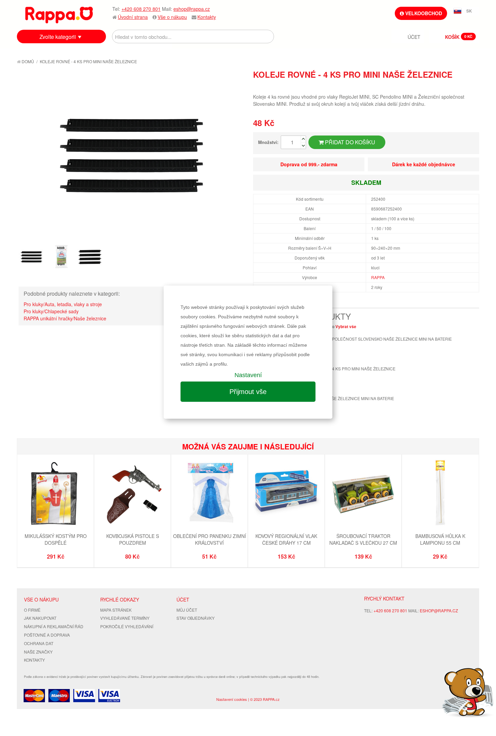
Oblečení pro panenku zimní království (209, 539)
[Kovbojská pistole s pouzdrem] (132, 494)
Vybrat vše (345, 326)
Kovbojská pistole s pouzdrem (132, 539)
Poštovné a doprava (47, 635)
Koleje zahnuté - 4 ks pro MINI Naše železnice (344, 368)
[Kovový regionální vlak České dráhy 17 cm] (286, 494)
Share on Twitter (472, 86)
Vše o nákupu (172, 17)
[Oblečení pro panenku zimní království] (209, 494)
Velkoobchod (423, 13)
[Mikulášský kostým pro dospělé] (55, 494)
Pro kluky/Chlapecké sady (51, 311)
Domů (27, 61)
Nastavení (248, 375)
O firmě (32, 610)
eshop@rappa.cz (191, 8)
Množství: (268, 142)
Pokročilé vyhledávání (126, 626)
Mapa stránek (116, 610)
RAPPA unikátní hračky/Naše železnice (65, 318)
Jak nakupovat (40, 618)
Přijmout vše (248, 391)
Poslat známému (445, 86)
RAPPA (378, 277)
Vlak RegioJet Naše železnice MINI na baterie (343, 398)
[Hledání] (267, 36)
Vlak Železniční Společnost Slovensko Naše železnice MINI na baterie (372, 339)
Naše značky (38, 652)
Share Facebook (458, 86)
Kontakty (206, 17)
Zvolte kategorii (57, 37)
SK (469, 11)
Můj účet (186, 610)
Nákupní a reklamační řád (53, 626)
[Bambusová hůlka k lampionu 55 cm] (440, 494)
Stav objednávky (195, 618)
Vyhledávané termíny (124, 618)
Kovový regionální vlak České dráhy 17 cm (286, 539)
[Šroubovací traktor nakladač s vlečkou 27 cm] (363, 494)
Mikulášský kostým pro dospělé (56, 539)
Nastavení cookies (231, 699)
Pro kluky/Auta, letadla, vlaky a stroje (63, 304)
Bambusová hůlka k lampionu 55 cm (440, 539)
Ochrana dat (38, 643)
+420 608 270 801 (141, 8)
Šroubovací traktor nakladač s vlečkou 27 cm (363, 539)
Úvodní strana (133, 17)
